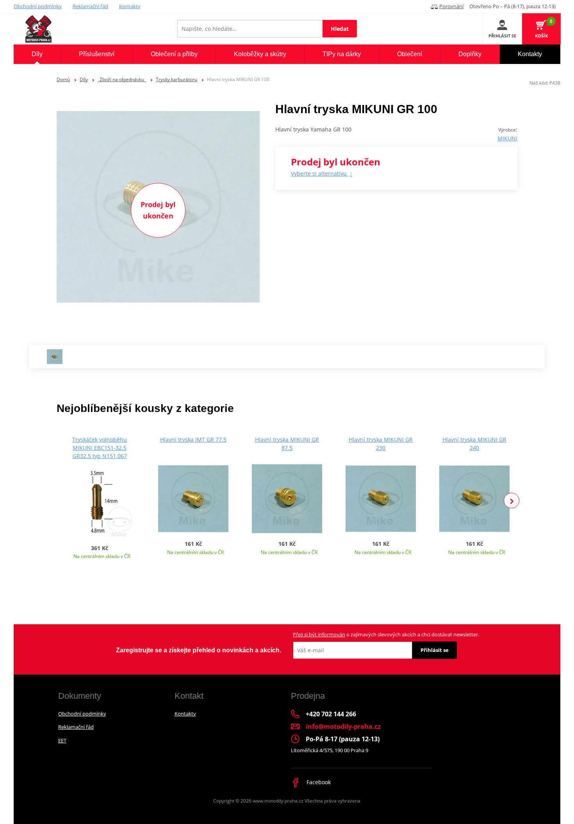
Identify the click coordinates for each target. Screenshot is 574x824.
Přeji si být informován (319, 634)
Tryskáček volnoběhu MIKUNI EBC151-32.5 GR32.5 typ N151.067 (99, 448)
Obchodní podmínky (38, 6)
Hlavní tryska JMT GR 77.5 (193, 439)
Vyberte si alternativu (319, 173)
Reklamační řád (90, 6)
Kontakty (130, 6)
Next (511, 500)
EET (62, 740)
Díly (84, 79)
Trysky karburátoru (176, 79)
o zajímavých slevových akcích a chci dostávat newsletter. (386, 634)
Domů (63, 79)
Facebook (318, 782)
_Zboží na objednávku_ (122, 79)
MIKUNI (507, 138)
